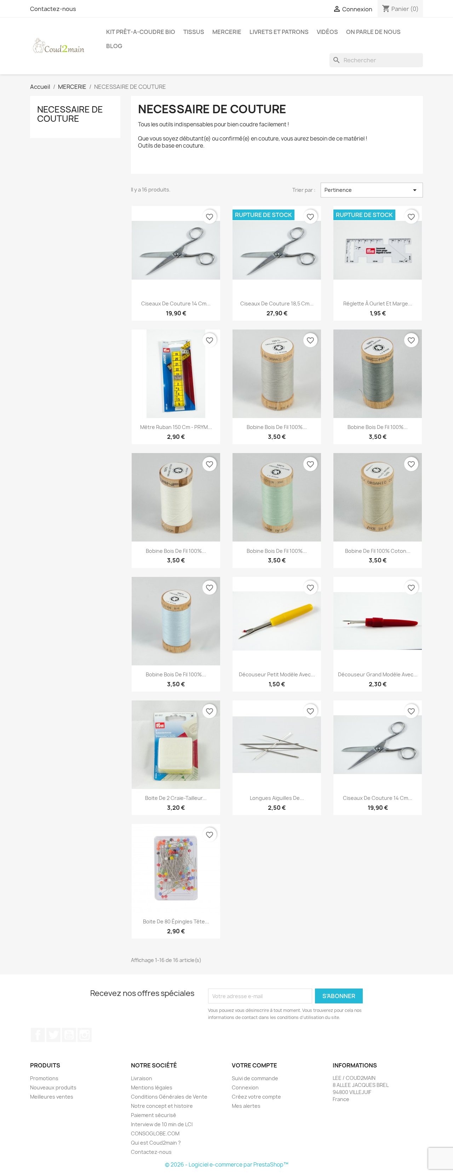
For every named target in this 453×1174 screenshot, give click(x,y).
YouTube (69, 1035)
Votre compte (254, 1065)
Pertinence (372, 190)
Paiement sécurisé (153, 1115)
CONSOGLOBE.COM (155, 1133)
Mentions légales (151, 1087)
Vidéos (327, 32)
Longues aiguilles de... (277, 798)
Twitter (53, 1035)
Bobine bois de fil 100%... (277, 427)
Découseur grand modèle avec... (378, 674)
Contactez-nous (53, 9)
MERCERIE (226, 32)
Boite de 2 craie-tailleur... (176, 798)
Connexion (245, 1087)
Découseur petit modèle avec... (277, 674)
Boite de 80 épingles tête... (176, 921)
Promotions (44, 1078)
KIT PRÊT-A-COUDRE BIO (140, 32)
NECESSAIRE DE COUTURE (70, 114)
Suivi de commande (255, 1078)
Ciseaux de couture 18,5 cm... (277, 303)
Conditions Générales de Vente (169, 1096)
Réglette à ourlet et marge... (377, 303)
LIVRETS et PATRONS (279, 32)
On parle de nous (373, 32)
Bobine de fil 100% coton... (378, 551)
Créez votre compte (256, 1096)
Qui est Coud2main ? (156, 1142)
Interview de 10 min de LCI (162, 1124)
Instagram (85, 1035)
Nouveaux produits (53, 1087)
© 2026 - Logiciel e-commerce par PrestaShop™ (226, 1164)
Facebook (38, 1035)
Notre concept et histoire (162, 1106)
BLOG (114, 46)
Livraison (141, 1078)
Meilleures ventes (51, 1096)
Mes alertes (246, 1106)
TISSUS (193, 32)
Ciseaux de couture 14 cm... (176, 303)
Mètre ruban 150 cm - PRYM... (176, 427)
